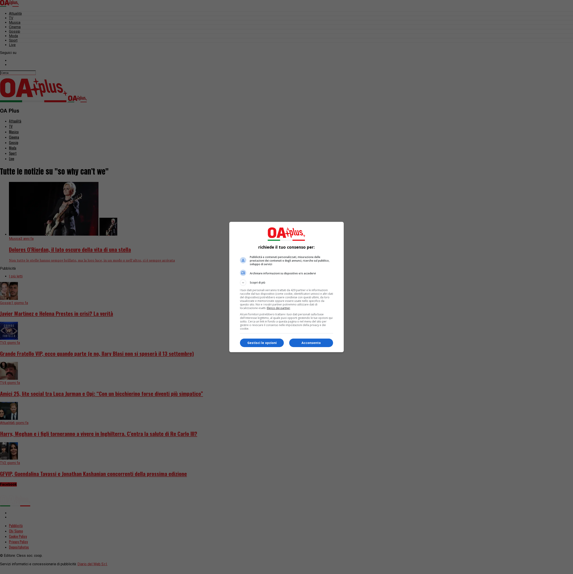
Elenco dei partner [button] (278, 308)
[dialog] (286, 287)
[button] (286, 283)
